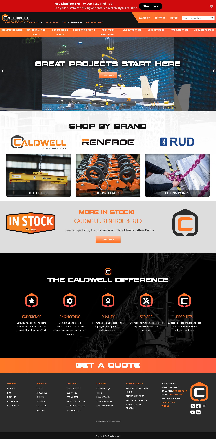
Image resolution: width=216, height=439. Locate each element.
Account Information (136, 400)
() (161, 18)
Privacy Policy (103, 397)
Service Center (134, 383)
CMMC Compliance (104, 405)
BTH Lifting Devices (11, 30)
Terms (99, 392)
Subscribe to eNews (76, 405)
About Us (33, 22)
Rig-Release (12, 401)
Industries (42, 392)
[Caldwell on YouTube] (193, 413)
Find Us (165, 406)
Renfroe (11, 388)
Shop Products (12, 22)
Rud (9, 392)
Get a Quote (52, 22)
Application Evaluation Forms (137, 390)
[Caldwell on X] (193, 407)
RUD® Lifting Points (84, 30)
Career (40, 397)
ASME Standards (104, 401)
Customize (72, 392)
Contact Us (168, 402)
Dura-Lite (11, 397)
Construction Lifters (60, 32)
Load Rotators (156, 30)
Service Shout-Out (135, 396)
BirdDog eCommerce (112, 436)
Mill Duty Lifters (132, 30)
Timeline (41, 410)
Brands (11, 383)
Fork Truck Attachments (108, 32)
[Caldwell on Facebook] (198, 407)
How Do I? (72, 383)
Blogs (40, 388)
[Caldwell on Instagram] (204, 407)
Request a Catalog (76, 401)
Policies (101, 383)
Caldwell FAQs (103, 388)
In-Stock (41, 401)
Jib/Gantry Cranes (204, 30)
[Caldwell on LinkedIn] (198, 413)
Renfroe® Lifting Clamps (35, 32)
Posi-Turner (13, 405)
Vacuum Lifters (179, 30)
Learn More (108, 75)
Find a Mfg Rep (73, 388)
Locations (42, 405)
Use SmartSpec (94, 22)
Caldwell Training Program (134, 406)
